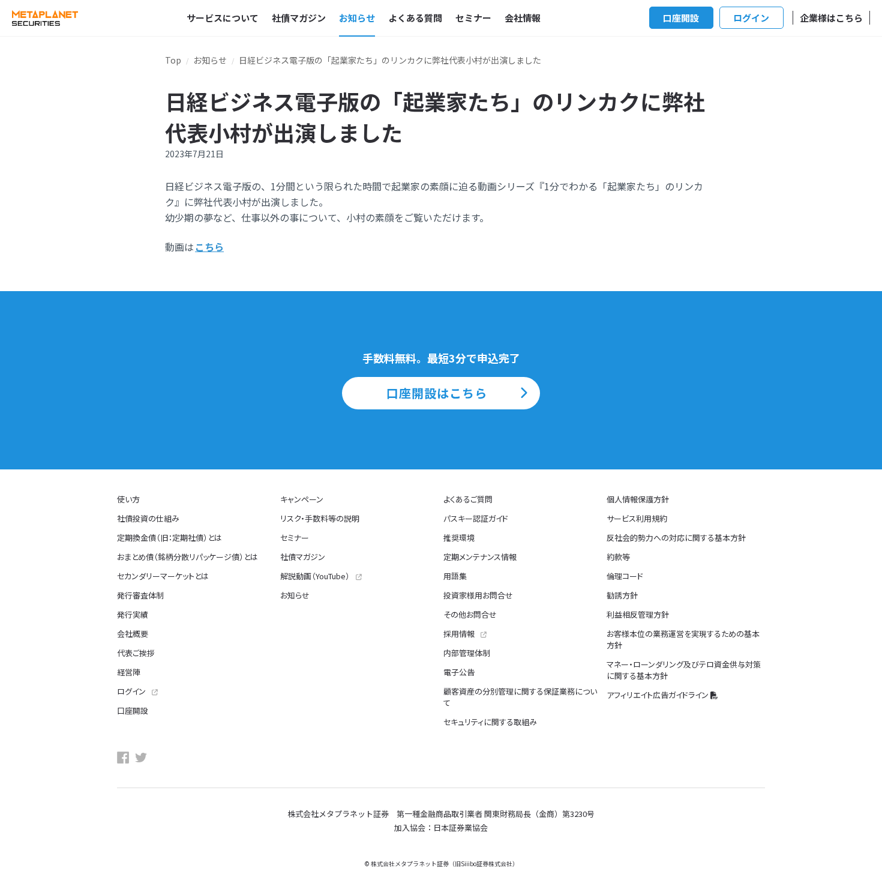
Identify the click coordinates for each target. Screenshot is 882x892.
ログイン (751, 17)
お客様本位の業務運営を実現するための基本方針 (683, 639)
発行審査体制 (140, 595)
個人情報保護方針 (638, 499)
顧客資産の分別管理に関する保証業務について (520, 697)
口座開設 (681, 17)
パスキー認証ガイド (475, 518)
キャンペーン (301, 499)
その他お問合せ (470, 614)
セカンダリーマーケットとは (163, 576)
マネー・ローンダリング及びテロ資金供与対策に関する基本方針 (684, 669)
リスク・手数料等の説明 (319, 518)
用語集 (455, 576)
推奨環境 (459, 537)
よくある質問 (415, 17)
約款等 (618, 556)
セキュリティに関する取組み (490, 722)
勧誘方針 (622, 595)
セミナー (473, 17)
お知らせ (357, 17)
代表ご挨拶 (136, 652)
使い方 (128, 499)
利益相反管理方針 (638, 614)
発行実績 (132, 614)
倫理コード (625, 576)
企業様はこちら (831, 17)
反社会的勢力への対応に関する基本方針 (676, 537)
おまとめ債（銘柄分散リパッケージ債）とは (187, 556)
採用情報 (459, 633)
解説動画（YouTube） (315, 576)
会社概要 (132, 633)
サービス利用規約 (637, 518)
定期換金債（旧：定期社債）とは (169, 537)
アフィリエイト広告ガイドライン (658, 695)
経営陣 (128, 672)
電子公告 (459, 672)
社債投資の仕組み (148, 518)
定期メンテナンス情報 (480, 556)
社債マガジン (299, 17)
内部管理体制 (466, 652)
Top (173, 60)
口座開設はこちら (436, 393)
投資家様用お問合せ (478, 595)
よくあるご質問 (468, 499)
